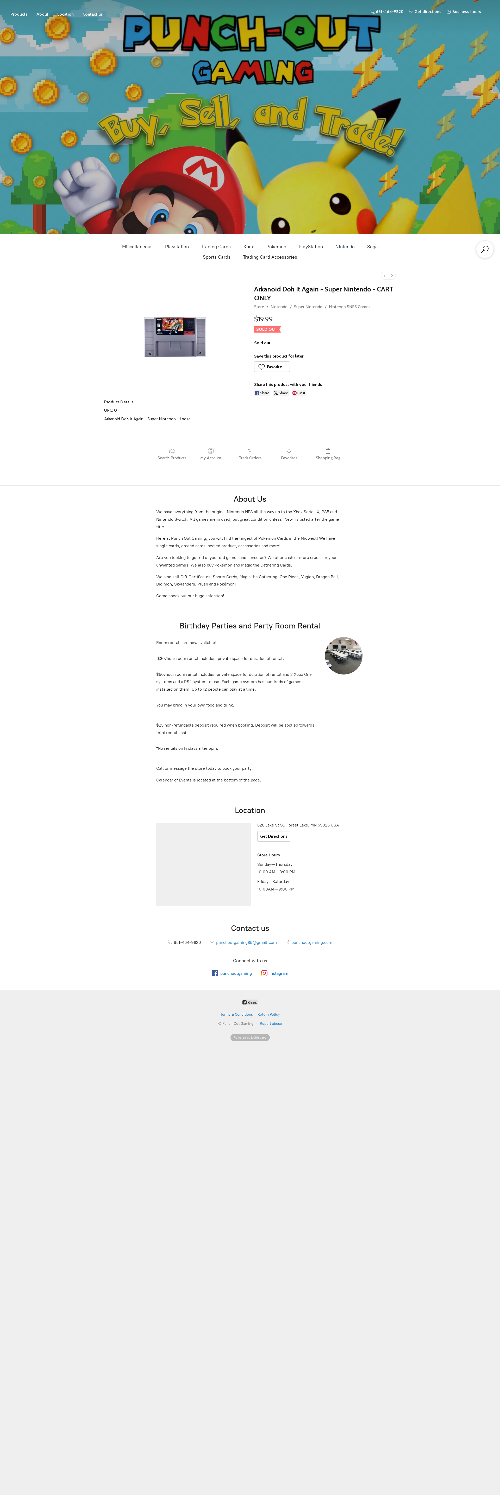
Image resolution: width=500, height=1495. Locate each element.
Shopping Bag (328, 457)
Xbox (248, 247)
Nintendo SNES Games (349, 306)
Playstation (177, 247)
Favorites (289, 457)
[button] (272, 366)
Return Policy (269, 1014)
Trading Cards (216, 247)
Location (65, 14)
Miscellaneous (137, 247)
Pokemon (276, 247)
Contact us (93, 14)
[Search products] (485, 249)
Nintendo (345, 247)
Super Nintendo (308, 306)
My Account (211, 457)
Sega (372, 247)
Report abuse (271, 1023)
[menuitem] (384, 275)
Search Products (172, 457)
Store (19, 11)
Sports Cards (216, 257)
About (42, 14)
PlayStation (311, 247)
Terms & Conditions (236, 1014)
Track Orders (250, 457)
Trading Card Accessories (270, 257)
